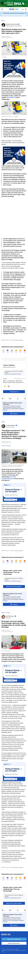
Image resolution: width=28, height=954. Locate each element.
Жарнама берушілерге (14, 943)
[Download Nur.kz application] (14, 3)
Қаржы (3, 612)
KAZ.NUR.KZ (11, 97)
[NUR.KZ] (14, 9)
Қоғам (3, 20)
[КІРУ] (25, 9)
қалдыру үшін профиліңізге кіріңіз (13, 373)
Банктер (8, 612)
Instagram (15, 413)
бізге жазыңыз (19, 340)
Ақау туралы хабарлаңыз (14, 939)
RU (23, 9)
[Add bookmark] (25, 398)
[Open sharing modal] (18, 399)
